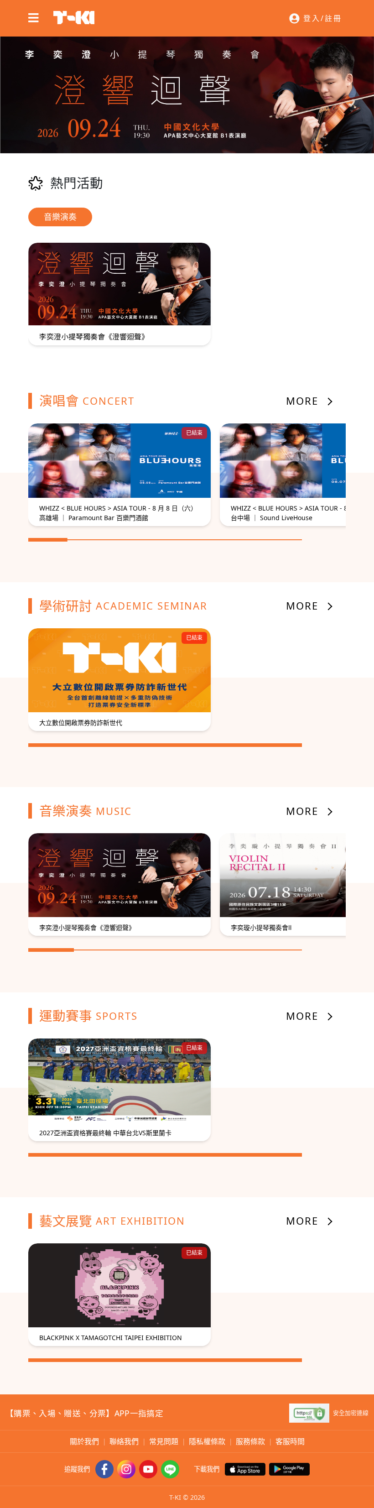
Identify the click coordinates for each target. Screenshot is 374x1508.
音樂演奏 (60, 216)
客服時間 (290, 1441)
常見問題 (163, 1441)
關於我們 (84, 1441)
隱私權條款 (207, 1441)
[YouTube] (148, 1469)
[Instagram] (126, 1469)
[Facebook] (104, 1469)
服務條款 (250, 1441)
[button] (315, 18)
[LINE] (170, 1469)
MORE (302, 400)
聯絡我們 (124, 1441)
